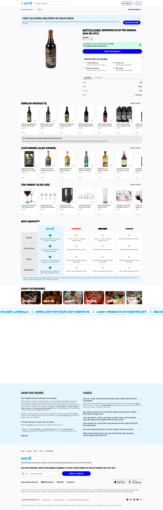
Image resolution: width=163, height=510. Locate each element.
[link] (28, 3)
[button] (138, 3)
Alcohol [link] (29, 451)
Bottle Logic (92, 30)
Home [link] (23, 451)
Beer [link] (35, 451)
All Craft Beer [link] (49, 451)
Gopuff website (107, 405)
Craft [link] (41, 451)
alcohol (137, 403)
